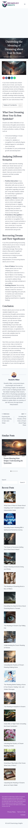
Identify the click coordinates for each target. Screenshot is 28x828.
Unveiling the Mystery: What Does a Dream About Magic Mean (21, 419)
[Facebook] (6, 78)
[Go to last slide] (4, 454)
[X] (9, 78)
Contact (23, 815)
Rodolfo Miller (8, 56)
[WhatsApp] (14, 78)
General (14, 38)
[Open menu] (24, 4)
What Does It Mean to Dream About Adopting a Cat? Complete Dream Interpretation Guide (15, 508)
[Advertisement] (14, 23)
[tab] (10, 471)
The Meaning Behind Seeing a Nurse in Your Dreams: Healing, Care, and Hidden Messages (15, 687)
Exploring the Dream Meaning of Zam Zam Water (6, 418)
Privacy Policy (11, 812)
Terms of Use (21, 812)
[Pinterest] (3, 78)
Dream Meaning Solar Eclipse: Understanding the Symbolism (13, 461)
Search (4, 479)
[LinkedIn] (12, 78)
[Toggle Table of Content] (19, 105)
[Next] (23, 454)
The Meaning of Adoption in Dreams (14, 706)
